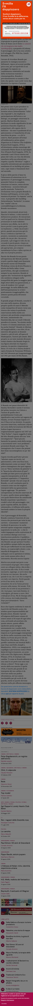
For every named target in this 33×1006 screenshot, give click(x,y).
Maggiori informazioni (7, 1000)
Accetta (4, 1003)
